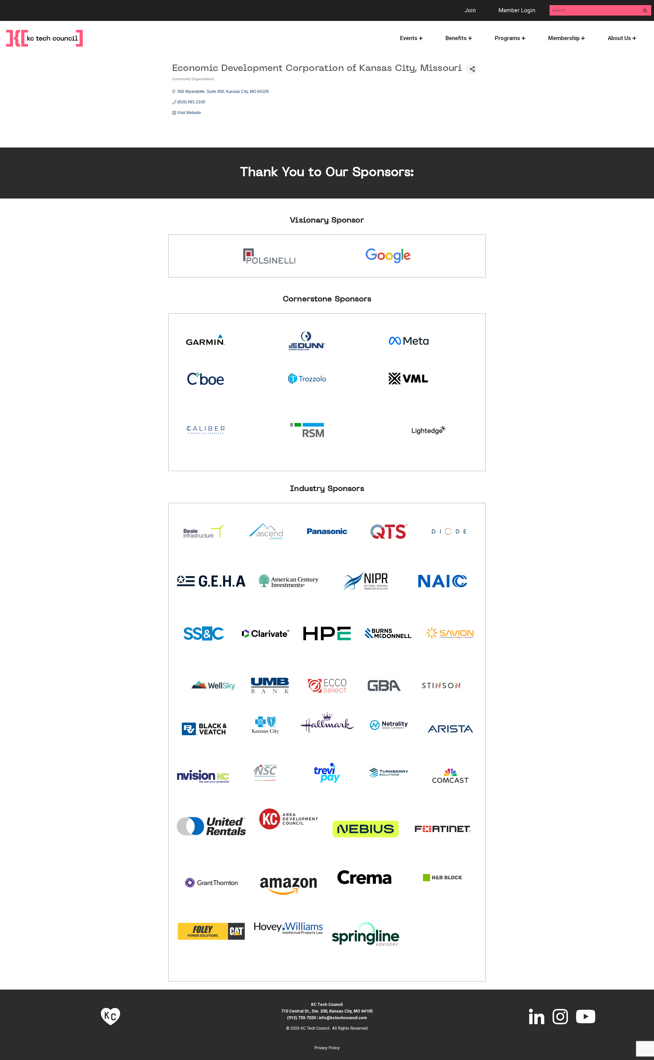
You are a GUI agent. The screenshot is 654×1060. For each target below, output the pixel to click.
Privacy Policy (327, 1047)
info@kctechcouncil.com (343, 1017)
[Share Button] (471, 69)
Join (470, 10)
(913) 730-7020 (301, 1017)
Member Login (516, 10)
